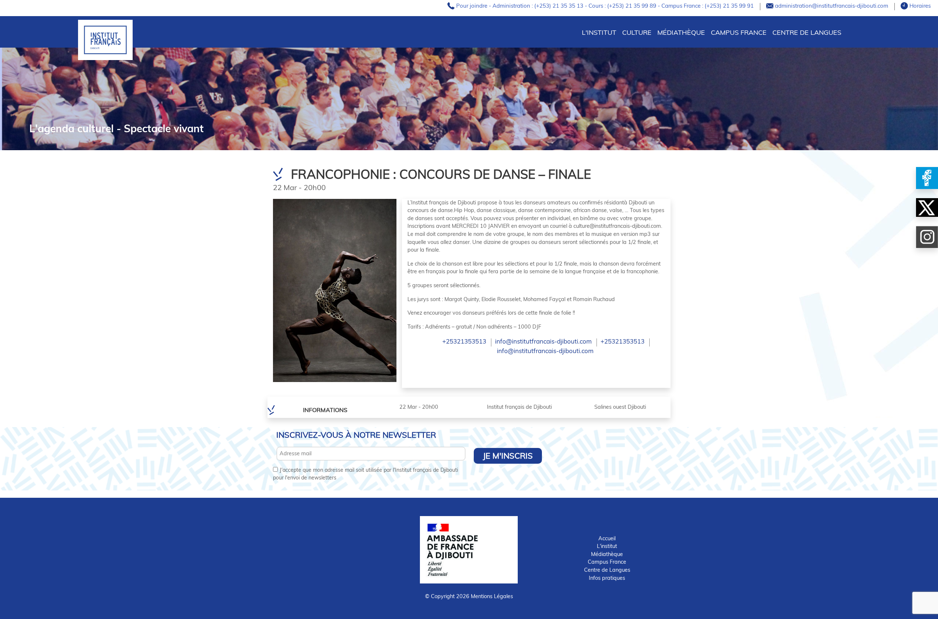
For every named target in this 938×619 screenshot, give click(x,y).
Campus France (739, 32)
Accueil (607, 538)
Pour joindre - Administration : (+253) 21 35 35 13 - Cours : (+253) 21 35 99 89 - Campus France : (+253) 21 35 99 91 (605, 5)
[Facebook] (927, 178)
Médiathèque (681, 32)
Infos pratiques (607, 578)
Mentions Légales (492, 596)
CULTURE (636, 32)
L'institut (607, 546)
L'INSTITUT (599, 32)
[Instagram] (927, 237)
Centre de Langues (806, 32)
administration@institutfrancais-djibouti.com (832, 5)
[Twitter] (927, 207)
